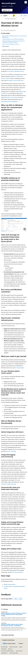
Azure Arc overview (10, 451)
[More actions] (25, 19)
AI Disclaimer (4, 647)
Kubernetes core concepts (10, 97)
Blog (20, 647)
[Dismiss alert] (26, 2)
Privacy (9, 649)
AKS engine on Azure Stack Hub (14, 80)
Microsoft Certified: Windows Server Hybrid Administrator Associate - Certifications (12, 625)
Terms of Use (19, 651)
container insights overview (8, 484)
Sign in (25, 15)
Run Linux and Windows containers (10, 44)
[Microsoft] (14, 15)
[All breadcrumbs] (2, 19)
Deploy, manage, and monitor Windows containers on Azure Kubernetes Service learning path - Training (13, 614)
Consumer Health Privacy (7, 651)
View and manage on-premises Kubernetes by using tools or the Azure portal (13, 41)
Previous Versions (13, 647)
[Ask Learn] (23, 19)
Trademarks (4, 653)
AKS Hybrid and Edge (10, 18)
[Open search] (21, 15)
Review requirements (9, 584)
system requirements (18, 368)
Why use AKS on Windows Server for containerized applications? (14, 36)
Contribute (3, 649)
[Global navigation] (1, 15)
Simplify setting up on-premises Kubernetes (13, 39)
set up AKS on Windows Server (15, 71)
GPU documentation (17, 572)
